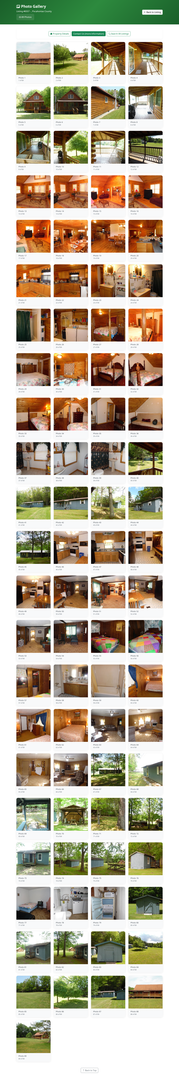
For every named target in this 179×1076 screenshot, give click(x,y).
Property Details (61, 33)
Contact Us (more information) (88, 33)
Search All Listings (120, 33)
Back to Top (91, 1070)
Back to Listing (154, 12)
